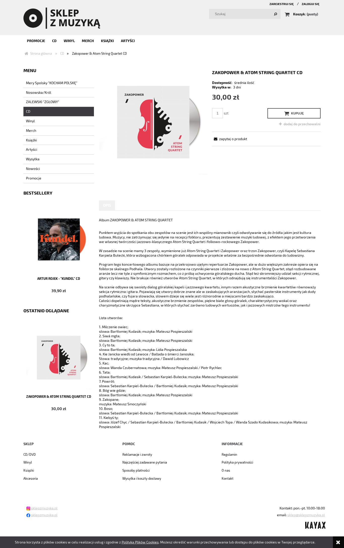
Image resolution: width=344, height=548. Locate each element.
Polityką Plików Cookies (140, 542)
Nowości (33, 168)
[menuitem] (36, 40)
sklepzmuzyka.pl (44, 508)
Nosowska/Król (38, 92)
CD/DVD (29, 454)
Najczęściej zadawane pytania (144, 462)
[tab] (107, 205)
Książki (31, 140)
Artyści (31, 149)
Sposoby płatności (136, 470)
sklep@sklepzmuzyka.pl (306, 515)
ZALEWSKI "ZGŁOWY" (42, 102)
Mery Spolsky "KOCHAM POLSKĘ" (51, 83)
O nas (226, 470)
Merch (31, 130)
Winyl (30, 121)
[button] (229, 139)
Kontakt (227, 478)
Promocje (33, 178)
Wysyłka (33, 159)
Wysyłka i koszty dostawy (141, 478)
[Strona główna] (61, 17)
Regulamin (229, 454)
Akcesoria (30, 478)
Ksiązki (28, 470)
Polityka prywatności (237, 462)
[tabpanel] (210, 323)
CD (28, 111)
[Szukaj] (275, 14)
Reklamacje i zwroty (137, 454)
